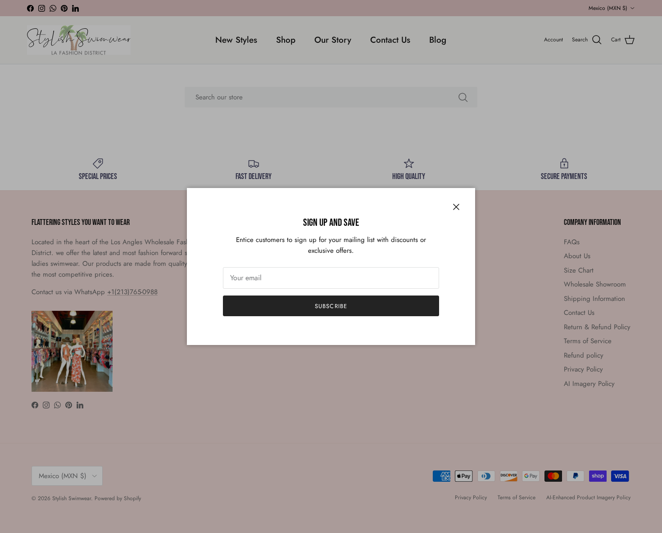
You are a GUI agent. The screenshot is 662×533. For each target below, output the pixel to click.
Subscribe (331, 306)
